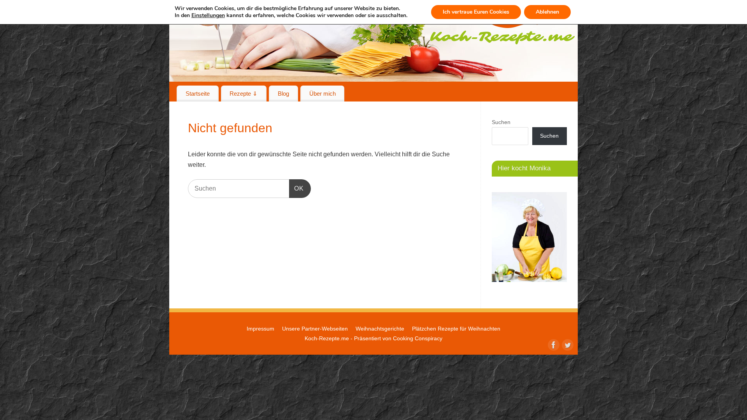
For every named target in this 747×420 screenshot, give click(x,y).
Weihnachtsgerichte (380, 329)
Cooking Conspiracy (417, 338)
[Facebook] (553, 344)
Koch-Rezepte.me (327, 338)
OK (296, 188)
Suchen (501, 122)
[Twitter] (567, 344)
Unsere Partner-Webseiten (315, 329)
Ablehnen (547, 12)
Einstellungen (208, 15)
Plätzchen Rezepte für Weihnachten (456, 329)
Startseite (198, 93)
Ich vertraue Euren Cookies (476, 12)
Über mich (322, 93)
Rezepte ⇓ (244, 93)
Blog (283, 93)
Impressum (260, 329)
